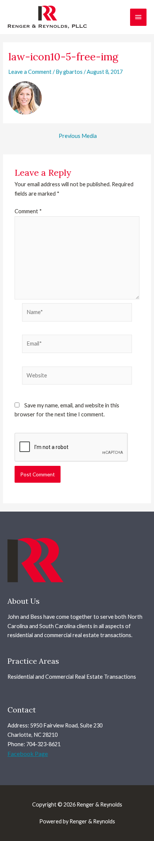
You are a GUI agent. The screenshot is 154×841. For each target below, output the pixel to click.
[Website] (77, 377)
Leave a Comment (30, 72)
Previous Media (78, 136)
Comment (28, 211)
